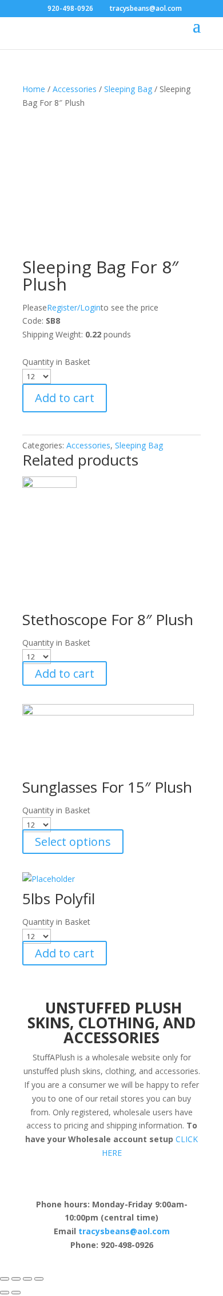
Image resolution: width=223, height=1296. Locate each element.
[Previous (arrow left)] (4, 1292)
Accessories (75, 89)
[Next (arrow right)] (16, 1292)
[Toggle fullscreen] (27, 1279)
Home (33, 89)
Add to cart (64, 398)
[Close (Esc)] (4, 1279)
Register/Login (74, 307)
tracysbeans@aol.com (124, 1231)
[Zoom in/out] (38, 1279)
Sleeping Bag (128, 89)
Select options (73, 841)
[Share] (16, 1279)
